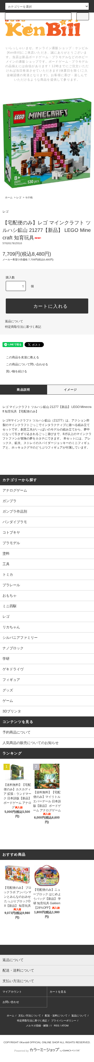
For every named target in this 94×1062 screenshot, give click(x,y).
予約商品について (17, 732)
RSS (56, 1025)
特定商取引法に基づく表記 (23, 327)
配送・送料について (56, 1015)
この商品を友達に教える (22, 357)
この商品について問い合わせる (27, 364)
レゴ (18, 197)
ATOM (64, 1025)
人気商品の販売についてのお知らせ (31, 743)
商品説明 (23, 389)
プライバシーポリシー (63, 1020)
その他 (29, 197)
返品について (14, 321)
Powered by (21, 1050)
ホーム (9, 197)
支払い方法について (29, 1015)
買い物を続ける (16, 371)
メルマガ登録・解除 (37, 1025)
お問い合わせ (11, 1001)
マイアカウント (12, 991)
